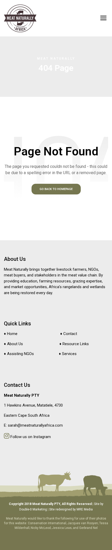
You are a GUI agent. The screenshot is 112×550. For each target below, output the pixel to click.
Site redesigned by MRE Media (71, 509)
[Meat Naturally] (20, 18)
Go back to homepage (56, 189)
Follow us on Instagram (30, 436)
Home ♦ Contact (42, 333)
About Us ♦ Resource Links (48, 344)
